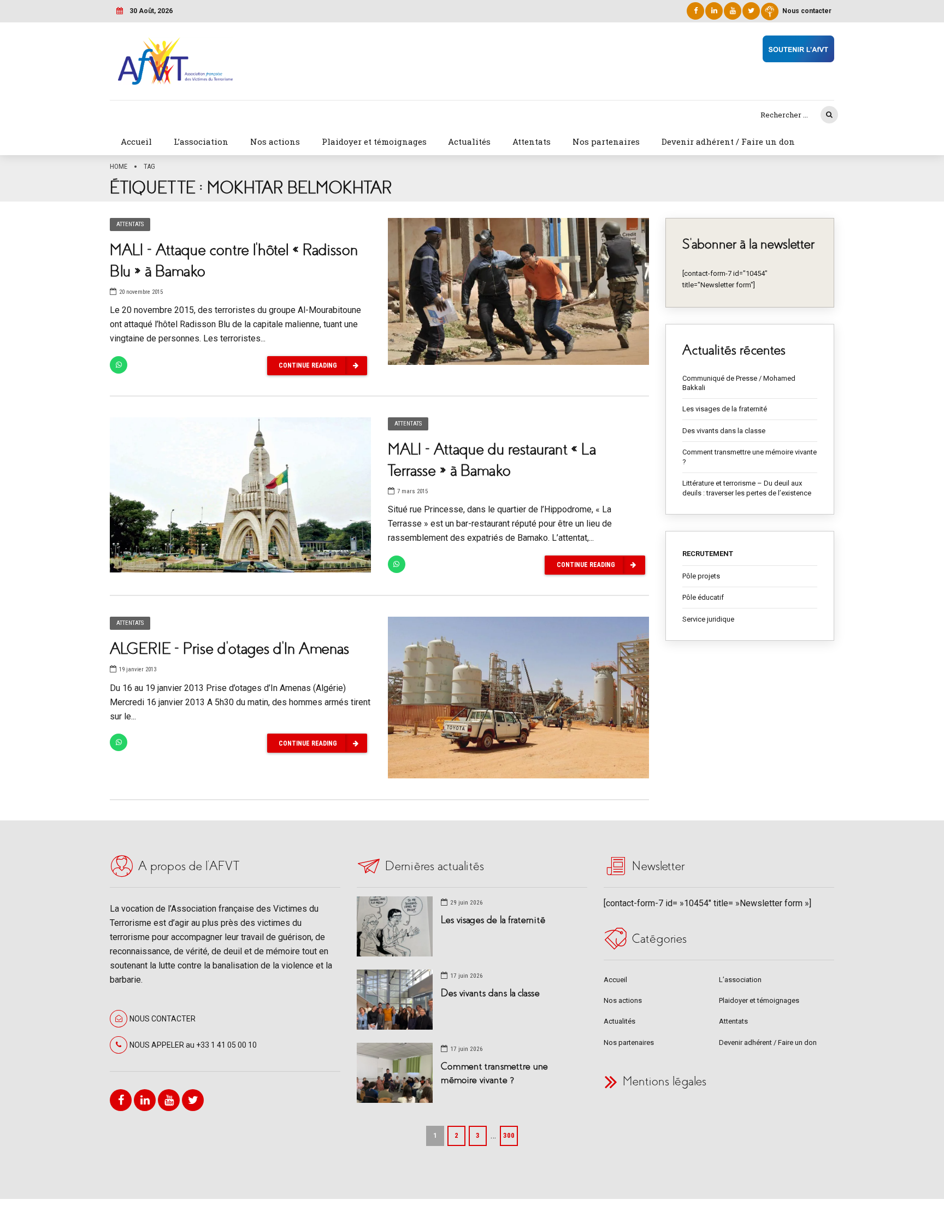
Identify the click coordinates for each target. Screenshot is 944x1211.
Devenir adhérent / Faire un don (728, 141)
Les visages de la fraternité (724, 409)
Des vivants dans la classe (723, 431)
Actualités (469, 141)
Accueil (136, 141)
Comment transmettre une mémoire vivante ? (749, 457)
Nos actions (275, 141)
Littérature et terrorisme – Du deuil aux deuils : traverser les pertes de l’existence (746, 488)
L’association (201, 141)
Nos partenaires (606, 141)
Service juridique (708, 619)
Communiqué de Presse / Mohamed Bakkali (738, 383)
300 (509, 1135)
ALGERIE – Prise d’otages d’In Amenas (229, 648)
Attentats (531, 141)
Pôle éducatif (703, 597)
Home (118, 166)
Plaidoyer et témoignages (374, 141)
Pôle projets (701, 576)
